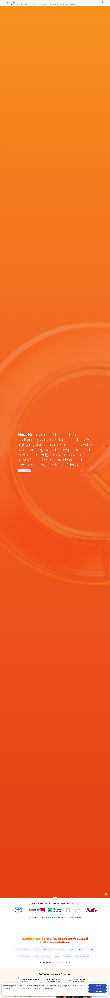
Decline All (99, 991)
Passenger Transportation (42, 956)
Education (36, 949)
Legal (81, 949)
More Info (98, 988)
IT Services (42, 4)
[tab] (30, 980)
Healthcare (60, 949)
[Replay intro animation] (106, 894)
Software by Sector (15, 4)
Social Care (67, 956)
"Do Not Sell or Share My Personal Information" (39, 988)
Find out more (23, 470)
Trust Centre (91, 2)
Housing (71, 949)
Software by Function (29, 4)
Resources (62, 4)
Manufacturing (24, 956)
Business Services (22, 949)
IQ (5, 4)
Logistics (90, 949)
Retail (57, 956)
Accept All (98, 985)
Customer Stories (53, 4)
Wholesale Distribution (83, 956)
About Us (71, 4)
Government (48, 949)
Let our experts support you (60, 962)
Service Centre (83, 2)
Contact (98, 2)
